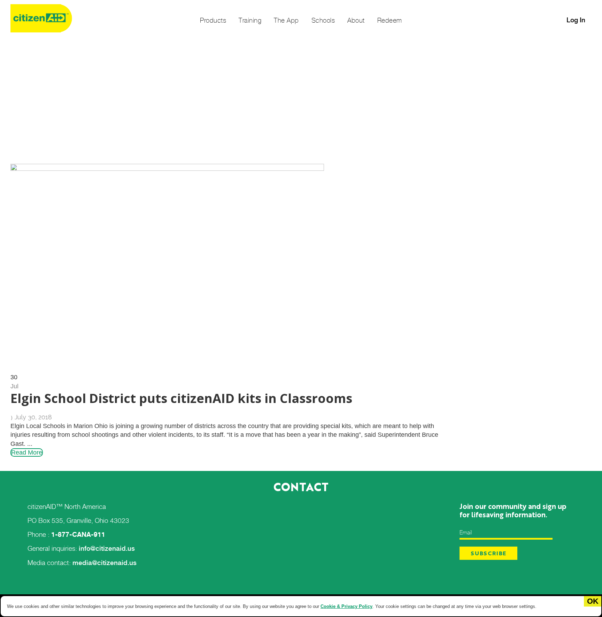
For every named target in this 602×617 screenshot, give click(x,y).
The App (286, 20)
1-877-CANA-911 (78, 534)
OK (593, 601)
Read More (26, 452)
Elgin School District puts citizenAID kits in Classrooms (181, 398)
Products (213, 20)
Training (250, 20)
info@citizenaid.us (107, 548)
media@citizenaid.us (104, 563)
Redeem (389, 20)
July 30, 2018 (33, 417)
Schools (323, 20)
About (356, 20)
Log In (575, 20)
